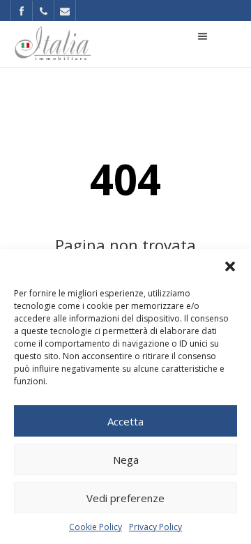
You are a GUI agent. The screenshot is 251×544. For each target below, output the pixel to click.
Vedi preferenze (125, 498)
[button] (230, 266)
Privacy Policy (155, 527)
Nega (126, 460)
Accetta (125, 421)
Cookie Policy (95, 527)
